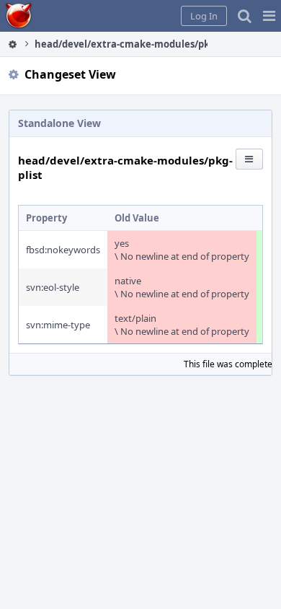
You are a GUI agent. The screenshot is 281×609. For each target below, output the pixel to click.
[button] (269, 16)
